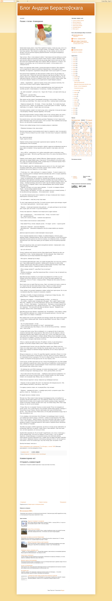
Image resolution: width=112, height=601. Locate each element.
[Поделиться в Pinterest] (38, 452)
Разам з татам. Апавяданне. (80, 86)
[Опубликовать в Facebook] (37, 452)
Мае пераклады (88, 143)
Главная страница (43, 502)
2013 (74, 114)
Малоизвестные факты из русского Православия (32, 537)
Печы (73, 150)
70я (78, 151)
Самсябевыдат (43, 454)
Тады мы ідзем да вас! (79, 82)
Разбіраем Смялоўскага (80, 155)
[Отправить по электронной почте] (32, 452)
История (86, 128)
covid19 (83, 144)
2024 (74, 61)
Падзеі (83, 123)
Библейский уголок (78, 35)
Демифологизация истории (79, 129)
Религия (80, 133)
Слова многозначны (78, 88)
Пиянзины (74, 154)
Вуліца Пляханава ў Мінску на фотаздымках (38, 542)
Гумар (73, 142)
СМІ (89, 140)
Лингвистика (87, 136)
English (73, 133)
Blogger (62, 590)
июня (75, 96)
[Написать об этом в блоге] (34, 452)
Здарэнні (84, 126)
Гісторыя (89, 120)
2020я (90, 123)
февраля (76, 104)
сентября (76, 90)
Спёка (77, 150)
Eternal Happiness (77, 22)
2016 (74, 108)
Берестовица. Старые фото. (80, 41)
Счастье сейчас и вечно (78, 20)
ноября (76, 78)
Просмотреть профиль (77, 52)
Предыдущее (63, 502)
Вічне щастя (76, 29)
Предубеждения (82, 140)
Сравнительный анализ (79, 130)
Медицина (84, 154)
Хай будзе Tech (88, 133)
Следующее (23, 502)
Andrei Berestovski (77, 50)
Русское (90, 122)
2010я (76, 123)
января (76, 105)
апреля (76, 100)
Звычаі (89, 148)
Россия (82, 139)
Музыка (73, 151)
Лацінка (89, 150)
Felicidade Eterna (77, 27)
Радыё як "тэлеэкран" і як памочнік (36, 521)
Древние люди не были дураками (29, 560)
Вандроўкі (76, 126)
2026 (74, 58)
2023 (74, 63)
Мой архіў (80, 143)
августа (76, 92)
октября (76, 80)
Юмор (89, 154)
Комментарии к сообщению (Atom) (36, 504)
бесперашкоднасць (76, 146)
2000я (77, 128)
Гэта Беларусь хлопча (34, 454)
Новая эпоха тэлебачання (27, 555)
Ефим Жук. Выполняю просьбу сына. (82, 84)
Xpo (85, 150)
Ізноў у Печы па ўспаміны (34, 529)
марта (75, 102)
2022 (74, 65)
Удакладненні (77, 125)
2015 (74, 110)
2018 (74, 73)
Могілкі (75, 135)
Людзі (73, 137)
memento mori (86, 146)
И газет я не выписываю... (27, 565)
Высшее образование (76, 147)
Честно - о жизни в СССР (79, 38)
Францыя (89, 155)
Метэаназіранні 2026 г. (26, 511)
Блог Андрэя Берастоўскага (51, 8)
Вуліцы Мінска (88, 125)
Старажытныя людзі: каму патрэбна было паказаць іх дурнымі (42, 575)
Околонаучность (75, 132)
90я (91, 126)
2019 (74, 71)
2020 (74, 69)
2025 (74, 59)
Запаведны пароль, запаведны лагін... (30, 550)
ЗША (91, 135)
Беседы (82, 151)
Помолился (75, 36)
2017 (74, 75)
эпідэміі (76, 144)
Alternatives (83, 148)
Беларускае (26, 454)
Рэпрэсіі (73, 143)
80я (89, 144)
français (73, 155)
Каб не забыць (80, 122)
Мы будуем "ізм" (25, 570)
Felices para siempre (77, 25)
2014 (74, 112)
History (79, 137)
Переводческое (86, 132)
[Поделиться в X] (35, 452)
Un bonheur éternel (77, 24)
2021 (74, 67)
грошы (81, 150)
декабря (76, 76)
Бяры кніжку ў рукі (78, 136)
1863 (79, 154)
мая (75, 98)
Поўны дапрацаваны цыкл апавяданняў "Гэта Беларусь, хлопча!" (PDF (37, 446)
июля (75, 94)
